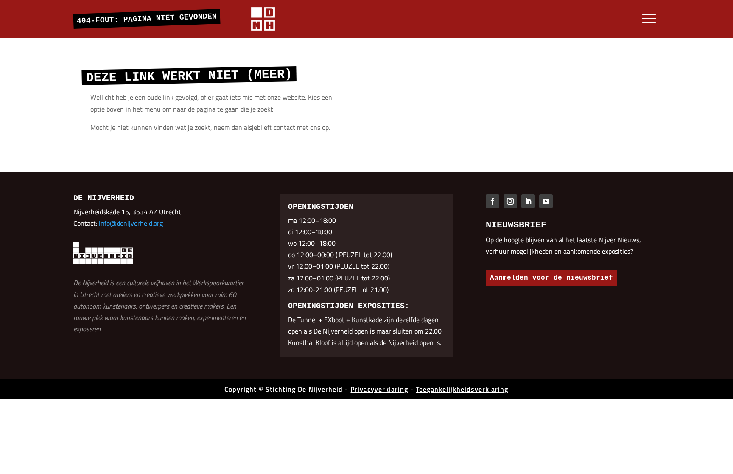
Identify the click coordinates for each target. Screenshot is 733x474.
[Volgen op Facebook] (492, 201)
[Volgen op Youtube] (546, 201)
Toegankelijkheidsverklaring (462, 389)
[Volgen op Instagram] (510, 201)
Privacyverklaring (379, 389)
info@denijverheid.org (131, 223)
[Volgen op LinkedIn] (528, 201)
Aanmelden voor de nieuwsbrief (551, 278)
